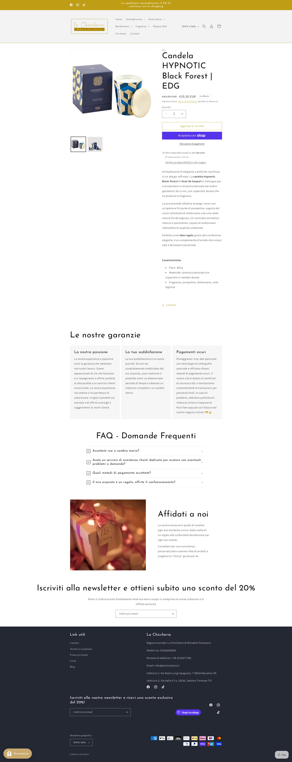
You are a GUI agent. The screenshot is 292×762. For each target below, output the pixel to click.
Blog (72, 666)
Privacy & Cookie (79, 654)
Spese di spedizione (187, 101)
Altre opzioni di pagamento (192, 143)
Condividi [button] (171, 305)
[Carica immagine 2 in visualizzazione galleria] (95, 144)
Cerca (73, 660)
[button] (135, 19)
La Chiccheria (83, 754)
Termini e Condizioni (81, 648)
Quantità (166, 107)
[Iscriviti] (172, 614)
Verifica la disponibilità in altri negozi (185, 162)
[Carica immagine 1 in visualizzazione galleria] (78, 144)
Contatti (74, 642)
